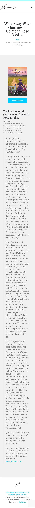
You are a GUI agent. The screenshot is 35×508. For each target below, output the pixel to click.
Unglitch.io (22, 502)
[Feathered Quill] (17, 486)
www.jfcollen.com (14, 461)
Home (18, 40)
